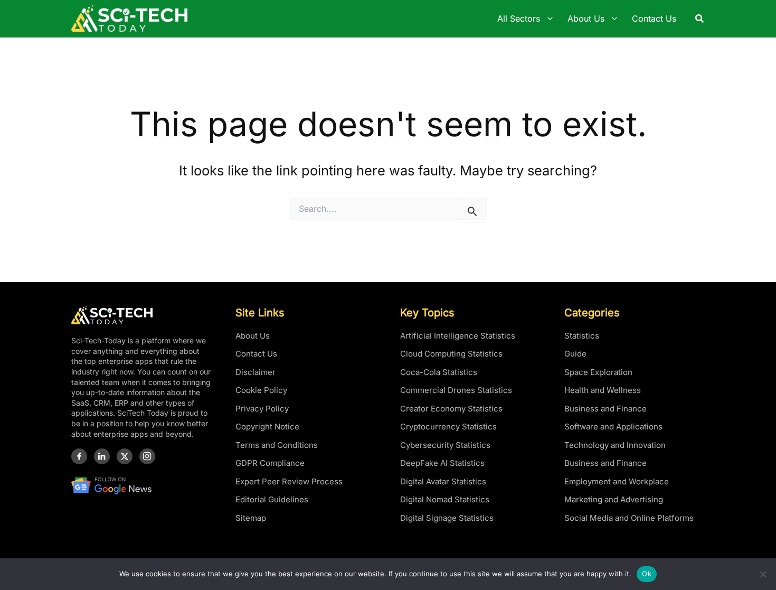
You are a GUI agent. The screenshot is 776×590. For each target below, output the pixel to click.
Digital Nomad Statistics (444, 499)
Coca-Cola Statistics (438, 372)
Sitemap (250, 518)
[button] (700, 18)
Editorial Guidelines (271, 499)
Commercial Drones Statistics (456, 390)
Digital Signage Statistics (447, 518)
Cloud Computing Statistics (451, 354)
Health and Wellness (602, 390)
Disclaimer (255, 372)
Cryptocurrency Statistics (448, 427)
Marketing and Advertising (613, 499)
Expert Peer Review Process (289, 481)
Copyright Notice (267, 427)
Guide (575, 354)
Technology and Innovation (615, 445)
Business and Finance (605, 409)
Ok (646, 573)
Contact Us (256, 354)
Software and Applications (613, 427)
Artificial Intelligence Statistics (457, 336)
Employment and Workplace (616, 481)
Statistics (581, 336)
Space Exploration (598, 372)
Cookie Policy (261, 390)
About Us (252, 336)
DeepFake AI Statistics (442, 463)
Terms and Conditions (276, 445)
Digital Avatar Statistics (443, 481)
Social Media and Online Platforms (629, 518)
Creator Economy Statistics (451, 409)
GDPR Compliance (270, 463)
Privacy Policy (262, 409)
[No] (763, 574)
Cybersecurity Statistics (445, 445)
